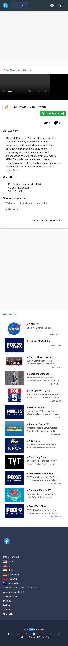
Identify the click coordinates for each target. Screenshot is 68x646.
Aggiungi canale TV (13, 592)
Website (10, 203)
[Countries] (52, 5)
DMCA (6, 605)
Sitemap (7, 609)
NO (39, 637)
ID (50, 634)
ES (18, 634)
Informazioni (10, 596)
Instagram (11, 209)
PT (42, 634)
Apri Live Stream (51, 113)
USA (12, 70)
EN (9, 634)
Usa (10, 561)
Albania (12, 579)
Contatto (8, 614)
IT (34, 634)
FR (26, 634)
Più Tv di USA (10, 314)
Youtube (42, 203)
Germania (13, 574)
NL (22, 637)
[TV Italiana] (32, 5)
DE (58, 634)
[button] (60, 5)
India (11, 570)
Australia (13, 583)
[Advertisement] (34, 35)
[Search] (23, 5)
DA (30, 637)
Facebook (26, 203)
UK (10, 565)
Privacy (7, 600)
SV (47, 637)
